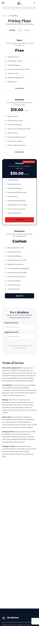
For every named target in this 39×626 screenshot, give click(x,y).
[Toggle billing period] (19, 30)
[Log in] (35, 3)
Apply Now (19, 296)
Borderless (19, 3)
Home (4, 16)
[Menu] (3, 3)
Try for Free (19, 88)
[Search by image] (33, 8)
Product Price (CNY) (11, 323)
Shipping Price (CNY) (11, 332)
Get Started (19, 152)
